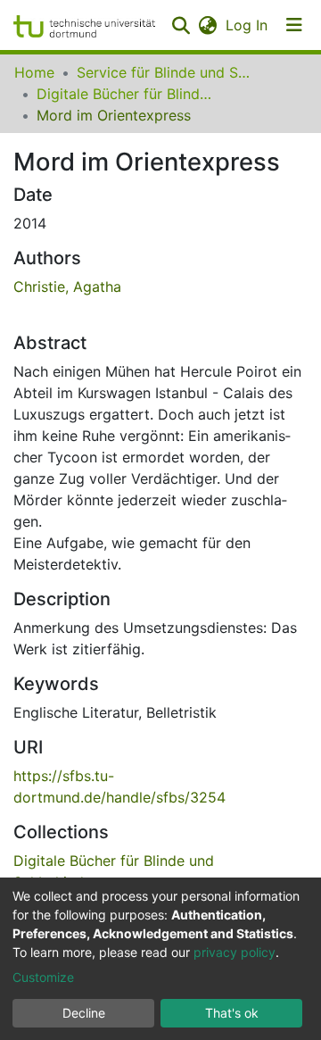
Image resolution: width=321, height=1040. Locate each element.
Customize (43, 977)
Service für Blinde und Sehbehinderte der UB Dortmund (166, 72)
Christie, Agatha (67, 286)
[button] (207, 25)
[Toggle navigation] (294, 25)
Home (34, 72)
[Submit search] (180, 25)
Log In (247, 25)
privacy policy (234, 952)
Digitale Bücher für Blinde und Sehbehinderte (126, 94)
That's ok (232, 1012)
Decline (83, 1012)
